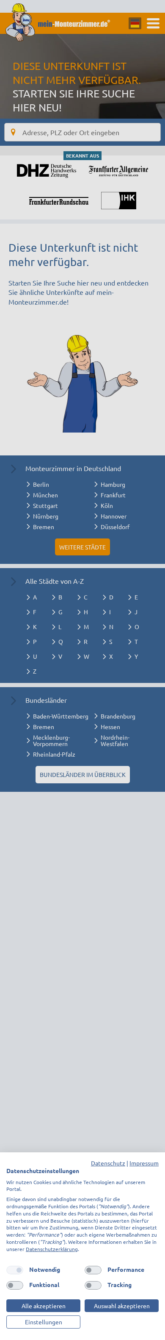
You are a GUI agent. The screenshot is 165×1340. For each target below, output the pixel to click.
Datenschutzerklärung (52, 1249)
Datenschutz (108, 1163)
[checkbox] (14, 1270)
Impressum (144, 1163)
